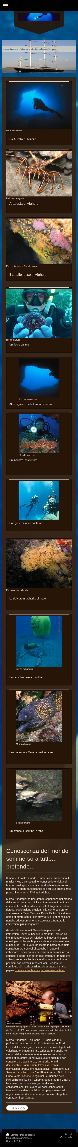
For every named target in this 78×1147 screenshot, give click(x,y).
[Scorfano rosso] (39, 433)
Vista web (66, 1137)
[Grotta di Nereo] (39, 106)
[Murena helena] (39, 716)
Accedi (68, 1134)
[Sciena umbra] (39, 795)
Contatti (29, 1097)
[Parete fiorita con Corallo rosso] (39, 241)
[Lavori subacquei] (39, 641)
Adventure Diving (27, 892)
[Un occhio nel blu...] (39, 377)
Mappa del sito (27, 1135)
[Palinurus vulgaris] (39, 173)
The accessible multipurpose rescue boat (40, 970)
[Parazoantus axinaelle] (39, 563)
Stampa (14, 1135)
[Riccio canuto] (39, 313)
